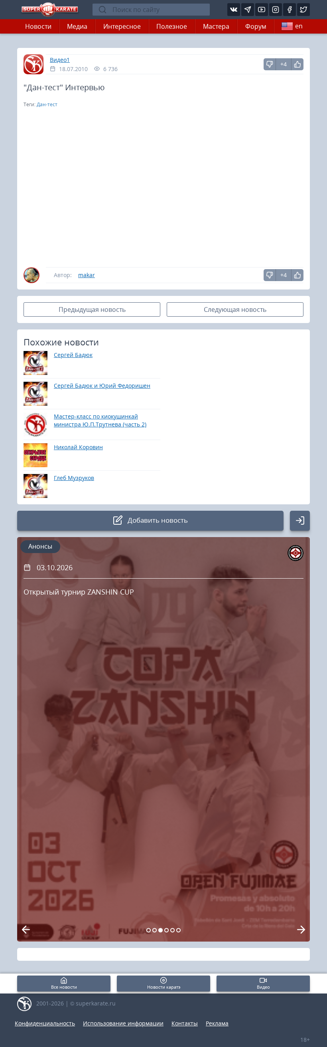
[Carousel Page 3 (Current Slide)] (160, 930)
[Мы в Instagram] (275, 9)
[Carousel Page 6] (178, 930)
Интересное (122, 26)
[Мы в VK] (233, 9)
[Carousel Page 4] (166, 930)
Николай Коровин (78, 447)
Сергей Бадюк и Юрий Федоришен (102, 385)
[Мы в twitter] (303, 9)
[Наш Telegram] (247, 9)
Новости (38, 26)
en (299, 26)
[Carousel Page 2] (154, 930)
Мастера (216, 26)
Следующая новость (235, 309)
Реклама (217, 1023)
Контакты (184, 1023)
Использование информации (123, 1023)
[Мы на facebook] (289, 9)
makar (86, 275)
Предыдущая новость (92, 309)
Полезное (171, 26)
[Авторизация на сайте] (300, 521)
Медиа (77, 26)
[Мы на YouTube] (261, 9)
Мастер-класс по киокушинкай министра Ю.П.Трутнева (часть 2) (100, 420)
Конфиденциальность (45, 1023)
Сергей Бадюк (73, 355)
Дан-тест (47, 104)
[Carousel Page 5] (172, 930)
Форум (255, 26)
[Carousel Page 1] (148, 930)
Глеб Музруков (74, 478)
